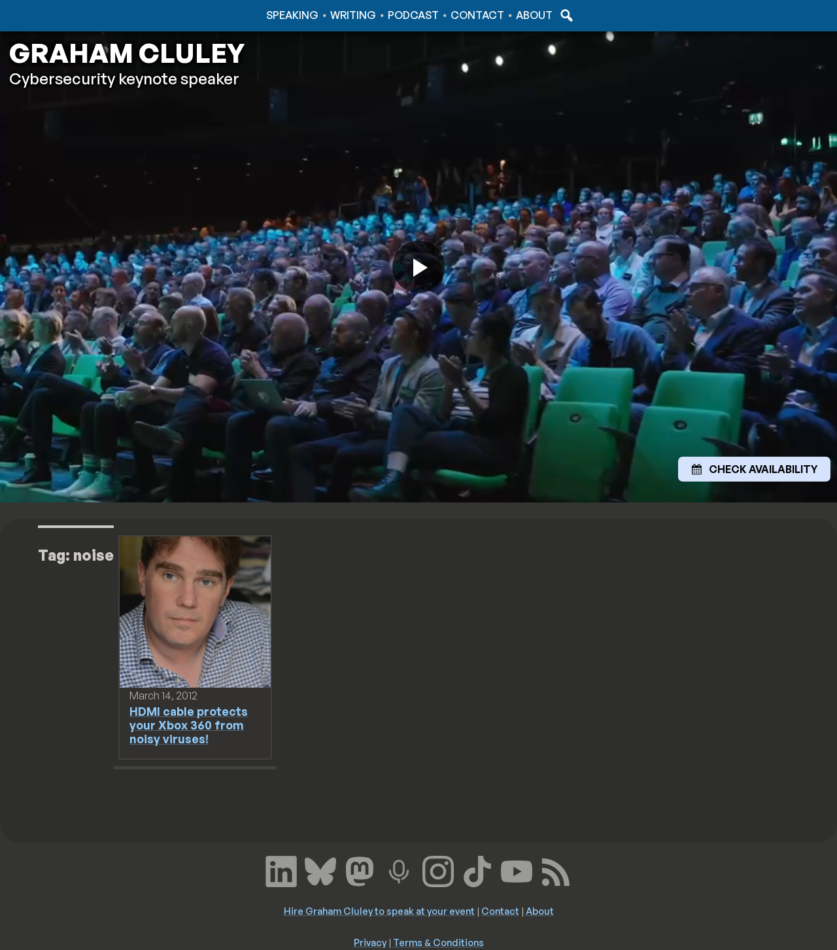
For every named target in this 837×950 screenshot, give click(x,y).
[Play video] (418, 267)
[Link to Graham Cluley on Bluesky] (320, 869)
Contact (477, 15)
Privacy (370, 942)
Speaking (292, 15)
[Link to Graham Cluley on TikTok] (477, 869)
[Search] (565, 15)
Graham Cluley (58, 15)
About (534, 15)
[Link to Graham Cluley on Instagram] (438, 869)
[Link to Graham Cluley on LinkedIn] (281, 869)
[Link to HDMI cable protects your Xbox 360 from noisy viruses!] (195, 611)
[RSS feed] (556, 869)
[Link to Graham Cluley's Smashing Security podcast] (399, 869)
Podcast (413, 15)
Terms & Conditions (438, 942)
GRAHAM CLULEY (127, 53)
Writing (353, 15)
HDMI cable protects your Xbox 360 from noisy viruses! (188, 725)
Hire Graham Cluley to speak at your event (379, 911)
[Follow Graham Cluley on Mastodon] (359, 869)
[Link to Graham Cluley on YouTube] (516, 869)
